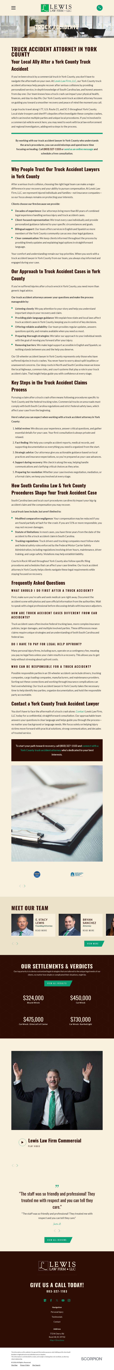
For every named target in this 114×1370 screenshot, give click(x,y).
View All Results (57, 983)
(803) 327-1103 (52, 149)
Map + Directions (57, 1340)
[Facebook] (51, 1300)
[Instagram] (69, 1300)
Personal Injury (57, 1312)
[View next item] (24, 886)
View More (93, 943)
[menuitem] (14, 1365)
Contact (80, 711)
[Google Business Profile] (45, 1300)
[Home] (56, 8)
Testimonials (57, 1317)
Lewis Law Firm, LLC (65, 80)
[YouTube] (63, 1300)
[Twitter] (57, 1300)
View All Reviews (57, 1240)
